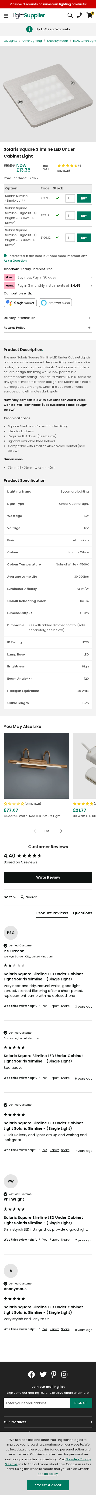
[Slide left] (35, 831)
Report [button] (54, 1006)
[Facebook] (31, 1374)
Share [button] (65, 1006)
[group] (48, 856)
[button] (89, 15)
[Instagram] (64, 1374)
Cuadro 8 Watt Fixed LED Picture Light (32, 816)
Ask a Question (15, 260)
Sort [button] (8, 897)
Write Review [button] (48, 877)
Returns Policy (14, 327)
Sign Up (81, 1403)
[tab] (52, 914)
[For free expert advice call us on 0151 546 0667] (79, 15)
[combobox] (70, 15)
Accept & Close (48, 1485)
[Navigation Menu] (6, 15)
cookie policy (48, 1474)
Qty (68, 222)
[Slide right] (61, 831)
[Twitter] (43, 1374)
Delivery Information (19, 318)
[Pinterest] (54, 1374)
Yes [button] (44, 1006)
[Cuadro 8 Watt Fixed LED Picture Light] (36, 766)
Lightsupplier (29, 15)
